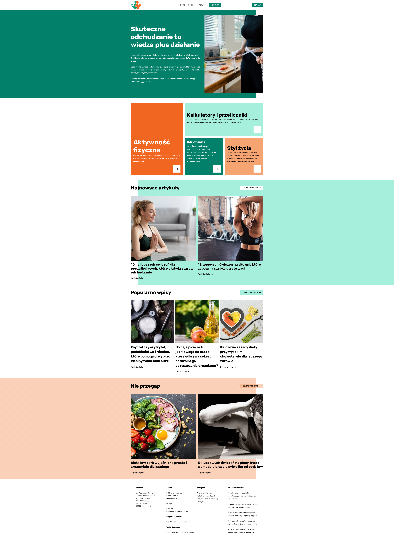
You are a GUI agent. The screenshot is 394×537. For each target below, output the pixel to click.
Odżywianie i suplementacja (208, 499)
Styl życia (200, 502)
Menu (190, 5)
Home (182, 5)
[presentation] (163, 228)
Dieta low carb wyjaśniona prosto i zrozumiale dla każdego (159, 465)
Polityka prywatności (174, 493)
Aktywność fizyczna (204, 493)
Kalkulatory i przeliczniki (206, 496)
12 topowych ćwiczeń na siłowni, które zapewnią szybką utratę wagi (229, 266)
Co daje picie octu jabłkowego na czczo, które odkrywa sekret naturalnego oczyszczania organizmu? (196, 356)
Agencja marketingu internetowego (180, 532)
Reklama (202, 5)
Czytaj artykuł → (139, 278)
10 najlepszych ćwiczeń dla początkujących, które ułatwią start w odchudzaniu (162, 268)
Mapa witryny (171, 498)
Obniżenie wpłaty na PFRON (177, 511)
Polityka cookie (172, 496)
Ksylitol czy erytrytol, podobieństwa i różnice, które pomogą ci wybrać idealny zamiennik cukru (151, 354)
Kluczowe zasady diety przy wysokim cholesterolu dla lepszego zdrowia (241, 354)
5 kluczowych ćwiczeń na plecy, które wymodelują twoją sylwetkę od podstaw (230, 465)
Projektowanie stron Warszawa (178, 522)
